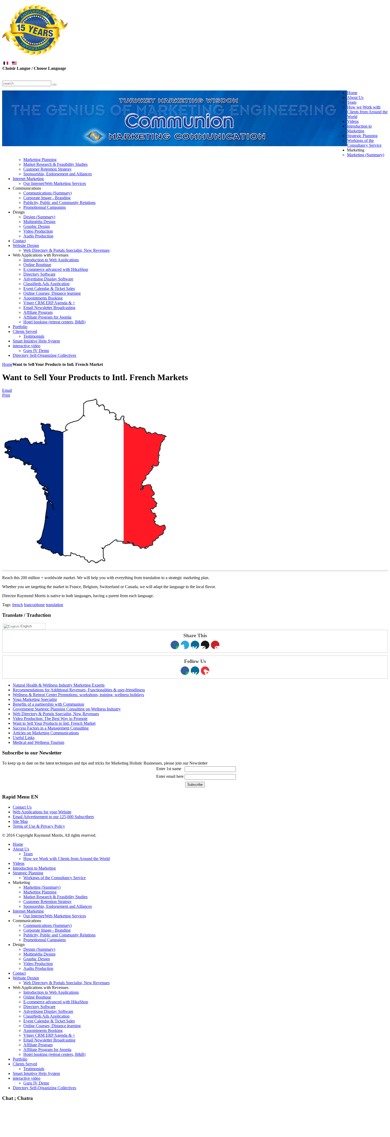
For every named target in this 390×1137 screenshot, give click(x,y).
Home (7, 364)
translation (54, 604)
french (17, 604)
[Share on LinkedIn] (195, 645)
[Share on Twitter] (185, 645)
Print (6, 395)
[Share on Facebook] (175, 645)
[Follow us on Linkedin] (195, 670)
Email (7, 390)
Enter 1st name (168, 768)
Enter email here (170, 776)
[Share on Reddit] (205, 645)
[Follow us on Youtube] (205, 670)
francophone (34, 604)
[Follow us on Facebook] (185, 670)
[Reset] (54, 84)
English (25, 626)
